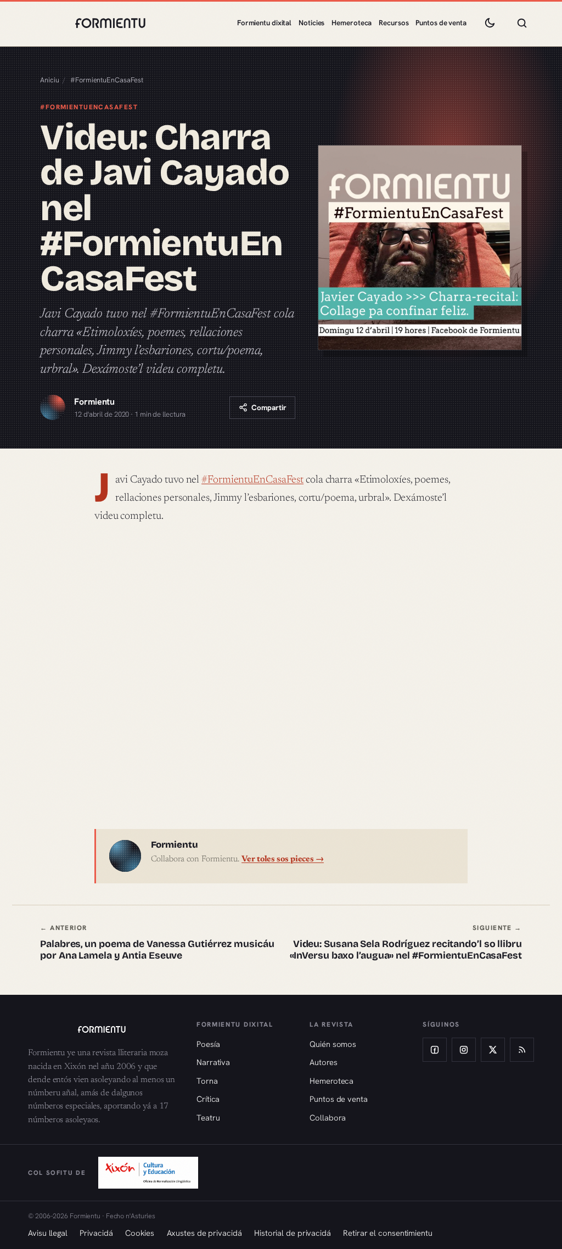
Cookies (139, 1233)
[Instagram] (464, 1050)
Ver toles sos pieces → (282, 859)
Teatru (208, 1117)
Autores (323, 1062)
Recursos (393, 22)
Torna (207, 1081)
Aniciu (49, 80)
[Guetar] (522, 23)
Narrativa (213, 1062)
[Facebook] (435, 1050)
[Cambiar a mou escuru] (489, 23)
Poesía (208, 1044)
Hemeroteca (351, 22)
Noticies (311, 22)
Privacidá (96, 1233)
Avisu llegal (48, 1233)
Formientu (94, 401)
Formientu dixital (264, 22)
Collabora (328, 1117)
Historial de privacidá (292, 1233)
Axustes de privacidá (204, 1233)
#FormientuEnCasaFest (106, 80)
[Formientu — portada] (110, 23)
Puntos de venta (441, 22)
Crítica (208, 1099)
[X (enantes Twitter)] (493, 1050)
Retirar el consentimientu (387, 1233)
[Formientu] (101, 1029)
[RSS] (522, 1050)
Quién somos (333, 1044)
